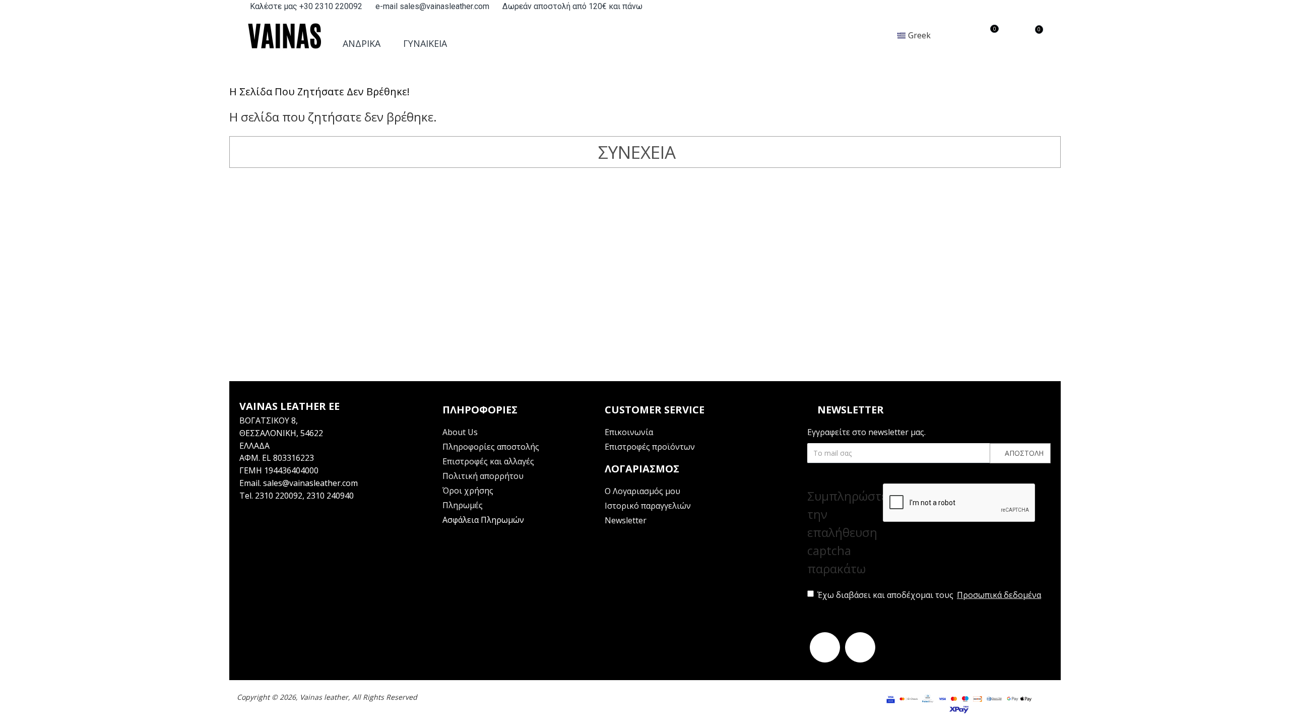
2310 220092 (278, 495)
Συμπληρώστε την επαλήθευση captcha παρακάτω (845, 532)
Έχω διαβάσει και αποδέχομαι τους (929, 594)
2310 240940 (330, 495)
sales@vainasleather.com (310, 483)
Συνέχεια (637, 152)
